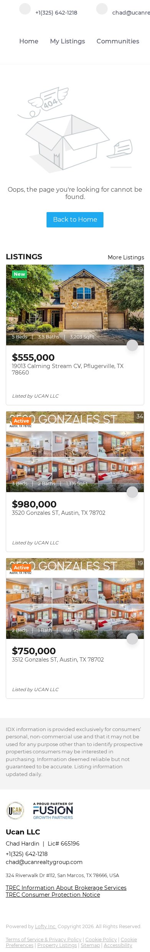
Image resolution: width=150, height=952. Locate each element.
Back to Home (75, 219)
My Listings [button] (67, 41)
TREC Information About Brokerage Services (66, 887)
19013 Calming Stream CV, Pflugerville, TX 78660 (67, 369)
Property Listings (57, 945)
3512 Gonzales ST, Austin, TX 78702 (58, 659)
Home (28, 41)
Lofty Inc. (46, 926)
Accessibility (118, 945)
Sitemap (90, 945)
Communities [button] (118, 41)
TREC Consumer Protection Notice (53, 894)
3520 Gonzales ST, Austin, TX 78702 (58, 512)
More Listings (126, 257)
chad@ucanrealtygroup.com (44, 862)
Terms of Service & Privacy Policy (44, 939)
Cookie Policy (101, 939)
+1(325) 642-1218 (27, 854)
